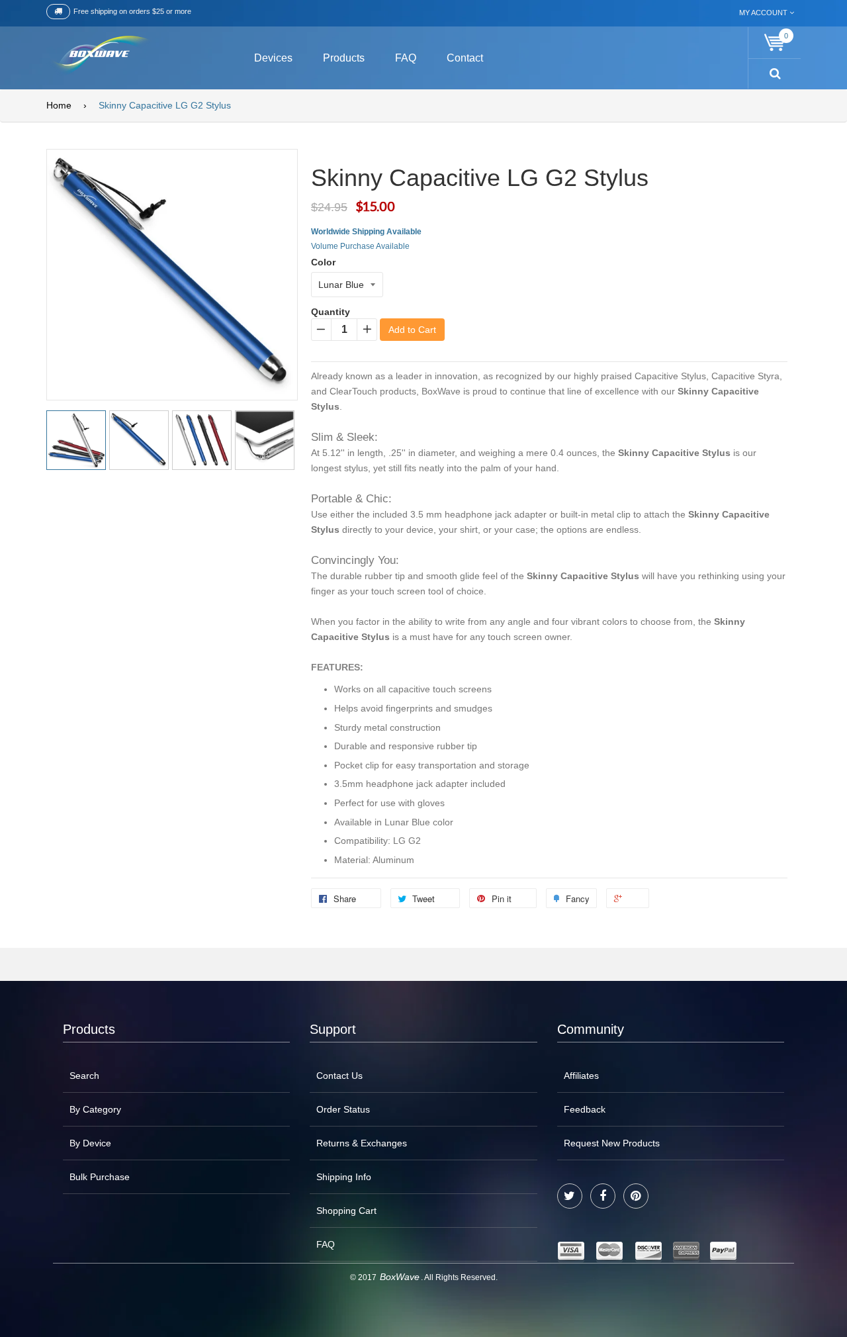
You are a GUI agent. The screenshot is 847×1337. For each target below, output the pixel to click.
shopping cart (346, 1210)
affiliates (581, 1075)
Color (323, 262)
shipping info (343, 1177)
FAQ (325, 1244)
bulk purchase (99, 1177)
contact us (339, 1075)
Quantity (330, 311)
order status (343, 1109)
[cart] (774, 42)
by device (90, 1143)
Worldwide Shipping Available (366, 231)
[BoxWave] (99, 56)
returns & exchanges (361, 1143)
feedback (584, 1109)
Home (58, 105)
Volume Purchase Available (360, 246)
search (84, 1075)
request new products (612, 1143)
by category (95, 1109)
